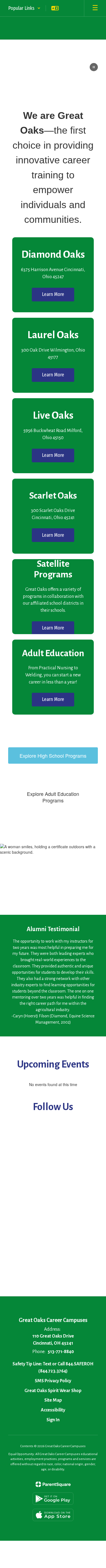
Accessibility (53, 1410)
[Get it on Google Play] (53, 1498)
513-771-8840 (61, 1351)
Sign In (53, 1419)
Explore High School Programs (53, 755)
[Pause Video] (94, 67)
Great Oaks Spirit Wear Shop (53, 1390)
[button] (24, 8)
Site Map (53, 1400)
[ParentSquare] (53, 1484)
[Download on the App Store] (53, 1515)
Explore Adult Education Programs (53, 797)
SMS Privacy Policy (53, 1380)
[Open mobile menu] (95, 8)
